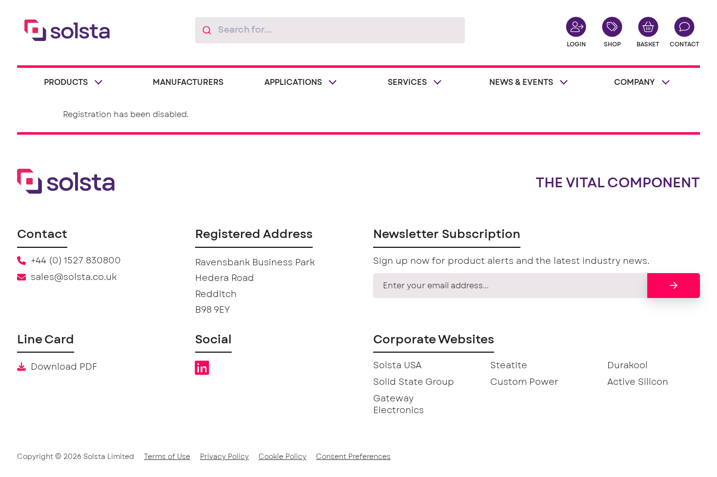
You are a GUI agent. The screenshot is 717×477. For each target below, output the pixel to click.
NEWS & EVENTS (521, 82)
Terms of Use (167, 457)
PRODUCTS (66, 82)
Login (576, 44)
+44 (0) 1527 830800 (76, 261)
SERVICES (407, 82)
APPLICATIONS (293, 82)
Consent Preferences (353, 457)
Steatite (508, 365)
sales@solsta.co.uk (74, 277)
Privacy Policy (224, 457)
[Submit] (206, 30)
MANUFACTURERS (188, 82)
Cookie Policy (282, 457)
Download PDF (64, 367)
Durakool (627, 365)
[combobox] (330, 30)
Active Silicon (637, 382)
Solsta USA (397, 365)
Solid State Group (413, 382)
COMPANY (634, 82)
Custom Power (524, 382)
